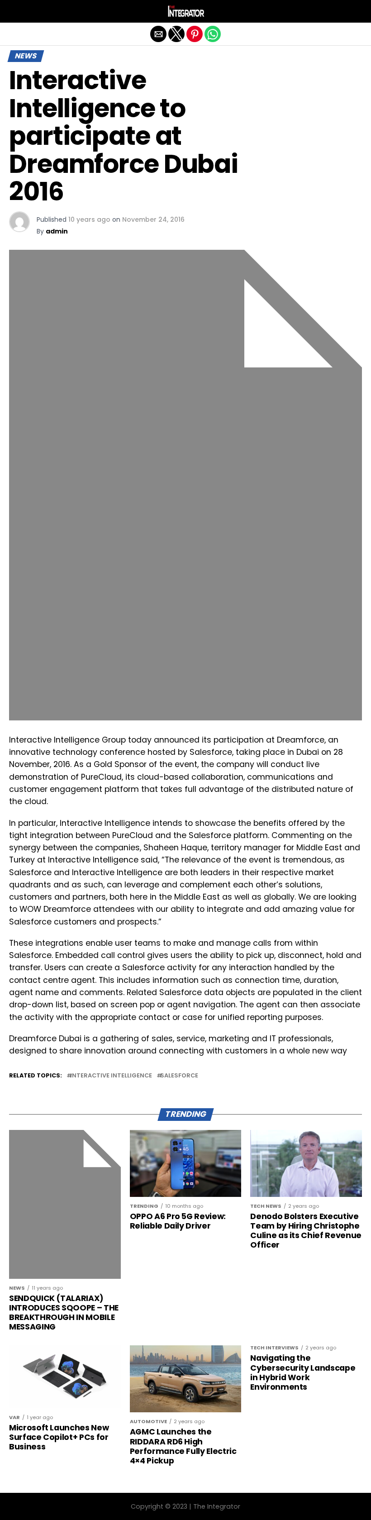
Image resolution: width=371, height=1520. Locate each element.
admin (57, 231)
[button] (16, 11)
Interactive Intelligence (111, 1076)
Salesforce (179, 1076)
